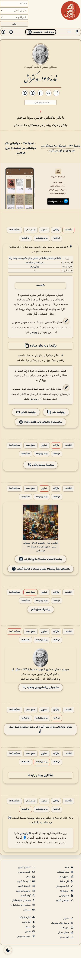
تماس (28, 931)
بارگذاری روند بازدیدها (40, 775)
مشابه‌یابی (64, 896)
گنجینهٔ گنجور (24, 886)
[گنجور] (70, 10)
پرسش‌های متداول (60, 923)
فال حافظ (65, 881)
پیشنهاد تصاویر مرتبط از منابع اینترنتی (43, 559)
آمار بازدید (26, 922)
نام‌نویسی (25, 833)
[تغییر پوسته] (8, 950)
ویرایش (33, 332)
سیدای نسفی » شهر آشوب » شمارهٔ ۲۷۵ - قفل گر (40, 669)
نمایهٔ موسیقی (63, 886)
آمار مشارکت (25, 917)
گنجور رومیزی (24, 872)
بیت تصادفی (63, 872)
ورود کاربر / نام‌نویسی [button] (43, 32)
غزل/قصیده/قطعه (35, 263)
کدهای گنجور (24, 867)
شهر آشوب (32, 67)
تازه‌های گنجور (63, 900)
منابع (28, 927)
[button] (77, 32)
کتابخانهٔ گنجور (24, 881)
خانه (67, 867)
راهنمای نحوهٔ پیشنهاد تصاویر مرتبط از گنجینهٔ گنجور (43, 569)
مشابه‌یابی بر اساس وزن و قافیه (43, 687)
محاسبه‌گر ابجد (23, 891)
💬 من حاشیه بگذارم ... (30, 820)
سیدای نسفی (49, 67)
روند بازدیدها (41, 238)
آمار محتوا (65, 937)
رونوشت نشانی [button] (28, 412)
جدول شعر (64, 877)
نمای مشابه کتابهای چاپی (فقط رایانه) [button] (42, 422)
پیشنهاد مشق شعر (40, 609)
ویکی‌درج (35, 267)
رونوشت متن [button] (58, 412)
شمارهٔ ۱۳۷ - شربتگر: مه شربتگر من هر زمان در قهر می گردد (60, 148)
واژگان (56, 230)
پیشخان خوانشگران (21, 900)
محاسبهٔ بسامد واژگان (43, 465)
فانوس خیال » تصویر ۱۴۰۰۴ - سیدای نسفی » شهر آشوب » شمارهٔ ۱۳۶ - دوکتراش (40, 547)
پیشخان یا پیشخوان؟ (21, 905)
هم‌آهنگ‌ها (14, 230)
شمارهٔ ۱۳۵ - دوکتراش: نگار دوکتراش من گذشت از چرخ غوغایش (20, 148)
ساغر (28, 877)
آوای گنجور (26, 896)
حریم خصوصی (24, 936)
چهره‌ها (66, 928)
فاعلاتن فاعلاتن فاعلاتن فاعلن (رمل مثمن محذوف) (37, 258)
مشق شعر (30, 230)
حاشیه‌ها (25, 238)
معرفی (66, 918)
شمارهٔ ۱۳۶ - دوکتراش (40, 79)
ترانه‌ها (56, 238)
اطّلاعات (68, 230)
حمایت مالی (64, 932)
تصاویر (44, 230)
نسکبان (27, 910)
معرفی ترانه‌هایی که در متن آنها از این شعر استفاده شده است (40, 727)
